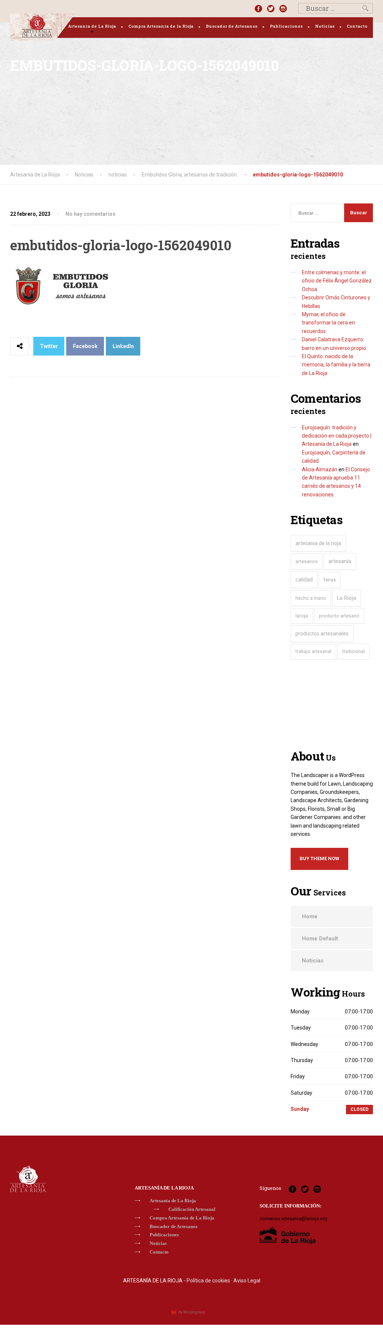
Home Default (320, 938)
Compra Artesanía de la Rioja (160, 26)
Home (310, 916)
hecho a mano (310, 598)
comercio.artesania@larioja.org (293, 1218)
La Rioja (346, 598)
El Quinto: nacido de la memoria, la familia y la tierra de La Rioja (336, 364)
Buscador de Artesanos (231, 26)
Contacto (357, 26)
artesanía (339, 561)
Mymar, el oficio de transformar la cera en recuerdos (328, 322)
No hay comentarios (90, 214)
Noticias (324, 26)
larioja (301, 616)
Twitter (49, 346)
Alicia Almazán (319, 469)
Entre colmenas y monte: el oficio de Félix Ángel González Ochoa (337, 280)
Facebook (85, 346)
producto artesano (339, 616)
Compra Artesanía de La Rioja (182, 1218)
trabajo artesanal (313, 651)
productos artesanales (322, 634)
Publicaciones (286, 26)
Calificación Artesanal (191, 1209)
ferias (330, 580)
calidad (304, 580)
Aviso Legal (246, 1281)
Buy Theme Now (319, 858)
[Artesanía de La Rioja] (43, 26)
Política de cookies (208, 1281)
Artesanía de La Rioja (92, 26)
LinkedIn (123, 346)
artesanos (306, 561)
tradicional (353, 651)
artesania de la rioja (318, 543)
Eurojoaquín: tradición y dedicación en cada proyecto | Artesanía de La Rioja (336, 435)
